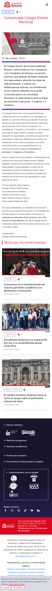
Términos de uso (26, 528)
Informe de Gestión (28, 572)
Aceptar (6, 587)
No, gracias (18, 587)
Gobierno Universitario (16, 569)
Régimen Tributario (27, 575)
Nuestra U (8, 11)
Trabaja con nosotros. (14, 432)
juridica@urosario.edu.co (26, 556)
